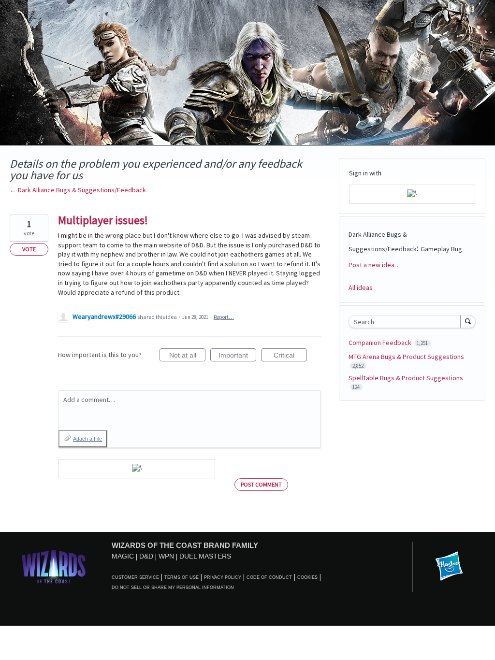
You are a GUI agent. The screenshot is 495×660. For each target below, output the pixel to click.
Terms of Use (181, 577)
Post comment (261, 484)
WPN (166, 556)
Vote (29, 249)
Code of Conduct (269, 577)
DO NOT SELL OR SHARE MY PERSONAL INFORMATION (173, 587)
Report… (224, 317)
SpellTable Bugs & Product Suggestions (406, 377)
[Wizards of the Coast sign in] (136, 468)
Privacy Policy (222, 577)
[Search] (468, 321)
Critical (290, 356)
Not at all (187, 356)
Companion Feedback (381, 342)
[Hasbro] (449, 566)
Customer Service (135, 577)
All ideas (361, 287)
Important (237, 356)
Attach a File (87, 439)
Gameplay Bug (441, 248)
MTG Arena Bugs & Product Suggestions (406, 356)
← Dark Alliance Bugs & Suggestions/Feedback (78, 190)
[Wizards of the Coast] (53, 566)
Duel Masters (205, 556)
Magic (123, 556)
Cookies (307, 577)
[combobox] (406, 321)
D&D (146, 556)
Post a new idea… (375, 264)
